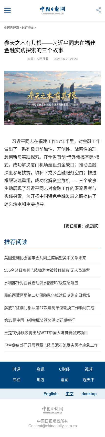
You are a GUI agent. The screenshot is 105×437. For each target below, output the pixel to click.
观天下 (88, 380)
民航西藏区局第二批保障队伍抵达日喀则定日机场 (47, 295)
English (50, 394)
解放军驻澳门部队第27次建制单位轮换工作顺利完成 (49, 308)
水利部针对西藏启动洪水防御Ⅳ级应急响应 (41, 283)
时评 (16, 369)
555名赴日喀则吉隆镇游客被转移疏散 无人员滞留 (47, 270)
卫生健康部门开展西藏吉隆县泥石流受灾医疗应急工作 (51, 345)
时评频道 (28, 28)
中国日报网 (11, 28)
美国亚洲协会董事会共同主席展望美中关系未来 (45, 258)
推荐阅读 (16, 242)
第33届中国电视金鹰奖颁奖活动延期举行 (39, 320)
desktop (89, 394)
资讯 (40, 369)
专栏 (16, 380)
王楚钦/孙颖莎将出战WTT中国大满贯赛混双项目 (46, 333)
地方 (40, 380)
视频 (89, 369)
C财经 (64, 369)
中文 (70, 394)
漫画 (64, 380)
